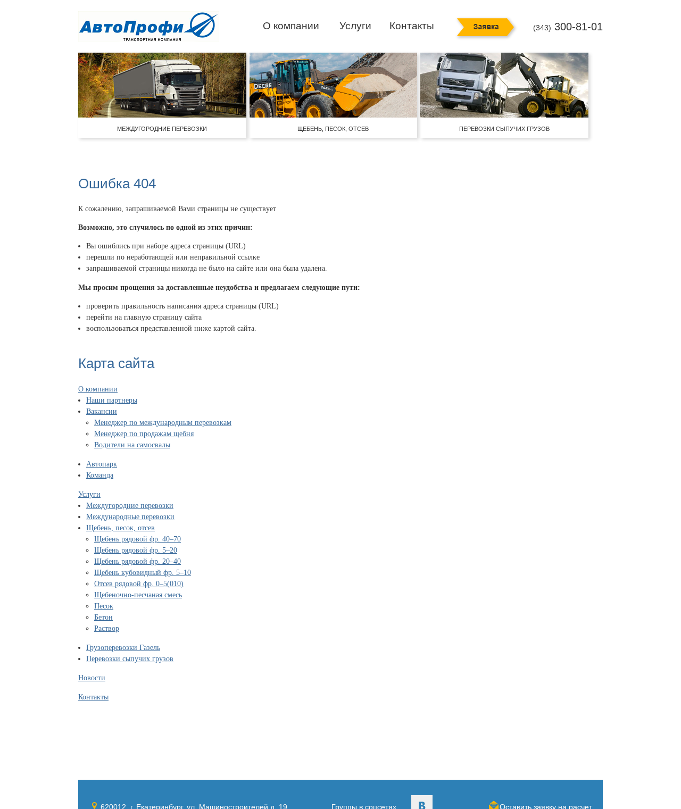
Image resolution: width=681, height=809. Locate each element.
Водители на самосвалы (132, 445)
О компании (291, 25)
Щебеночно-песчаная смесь (138, 595)
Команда (99, 475)
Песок (103, 606)
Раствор (106, 628)
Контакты (411, 25)
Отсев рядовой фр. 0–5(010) (139, 584)
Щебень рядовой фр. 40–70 (137, 539)
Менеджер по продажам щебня (144, 434)
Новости (91, 678)
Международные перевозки (130, 517)
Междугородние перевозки (129, 506)
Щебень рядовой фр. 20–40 (137, 561)
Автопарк (101, 464)
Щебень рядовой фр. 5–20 (135, 550)
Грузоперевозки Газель (123, 648)
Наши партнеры (111, 400)
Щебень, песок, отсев (120, 528)
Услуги (355, 25)
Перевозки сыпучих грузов (129, 659)
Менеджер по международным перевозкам (162, 423)
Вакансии (101, 411)
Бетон (103, 617)
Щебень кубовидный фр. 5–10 (142, 573)
